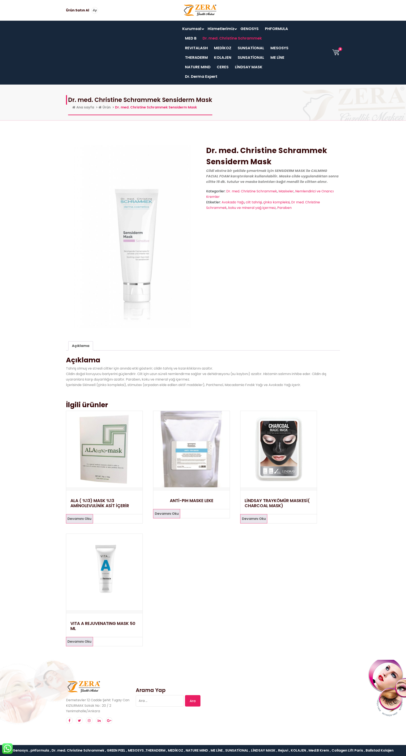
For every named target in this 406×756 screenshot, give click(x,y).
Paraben (284, 207)
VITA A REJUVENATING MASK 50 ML (102, 625)
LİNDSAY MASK (248, 67)
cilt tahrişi (254, 202)
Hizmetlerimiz (221, 28)
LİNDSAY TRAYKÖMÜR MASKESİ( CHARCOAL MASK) (277, 503)
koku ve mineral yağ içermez (252, 207)
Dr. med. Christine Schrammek (232, 38)
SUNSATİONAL (251, 48)
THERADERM (196, 57)
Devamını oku (79, 518)
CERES (223, 67)
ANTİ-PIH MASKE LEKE (191, 501)
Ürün (106, 107)
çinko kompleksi (276, 202)
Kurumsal (191, 28)
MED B (190, 38)
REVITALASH (196, 48)
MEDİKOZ (222, 48)
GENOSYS (249, 28)
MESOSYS (279, 48)
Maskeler (286, 191)
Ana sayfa (84, 107)
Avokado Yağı (233, 202)
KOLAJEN (222, 57)
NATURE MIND (198, 67)
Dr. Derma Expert (201, 76)
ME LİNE (277, 57)
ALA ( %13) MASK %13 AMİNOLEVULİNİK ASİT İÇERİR (99, 503)
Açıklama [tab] (80, 345)
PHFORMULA (276, 28)
